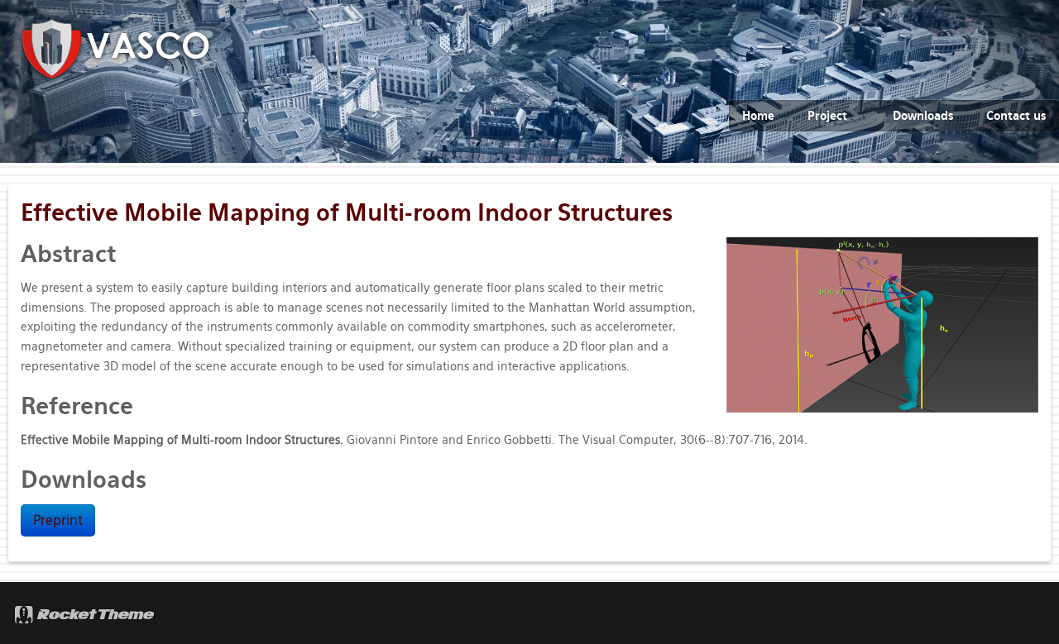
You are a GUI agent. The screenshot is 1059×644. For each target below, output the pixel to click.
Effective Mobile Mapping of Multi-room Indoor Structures (347, 212)
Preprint (58, 520)
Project (827, 115)
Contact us (1016, 115)
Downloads (923, 115)
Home (758, 115)
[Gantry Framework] (85, 613)
